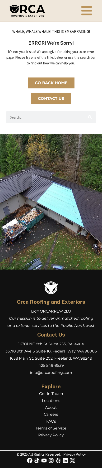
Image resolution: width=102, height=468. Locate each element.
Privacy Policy (51, 435)
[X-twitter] (72, 460)
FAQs (51, 421)
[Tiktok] (37, 460)
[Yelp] (58, 460)
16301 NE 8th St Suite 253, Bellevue (51, 344)
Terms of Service (51, 428)
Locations (51, 400)
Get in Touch (51, 393)
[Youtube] (44, 460)
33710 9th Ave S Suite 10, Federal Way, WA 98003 (51, 351)
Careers (51, 414)
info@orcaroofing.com (51, 372)
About (51, 407)
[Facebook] (29, 460)
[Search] (90, 117)
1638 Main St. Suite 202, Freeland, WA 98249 (51, 358)
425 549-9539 (51, 365)
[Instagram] (51, 460)
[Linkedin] (65, 460)
